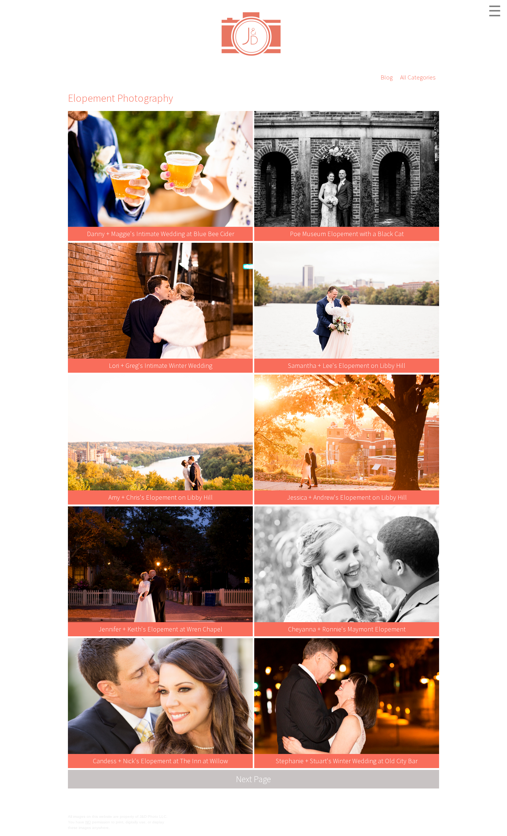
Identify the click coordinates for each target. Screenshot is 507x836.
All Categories (417, 77)
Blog (386, 77)
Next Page (253, 779)
